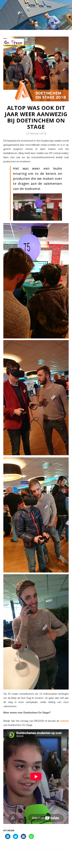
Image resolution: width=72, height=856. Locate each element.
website (64, 720)
